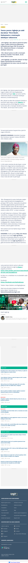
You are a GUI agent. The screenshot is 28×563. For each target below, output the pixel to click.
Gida (2, 24)
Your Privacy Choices (15, 562)
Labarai (6, 24)
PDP (14, 94)
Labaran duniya (4, 394)
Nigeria (20, 102)
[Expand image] (27, 142)
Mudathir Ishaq (16, 39)
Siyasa (2, 374)
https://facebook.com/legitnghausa (12, 282)
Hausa (20, 267)
